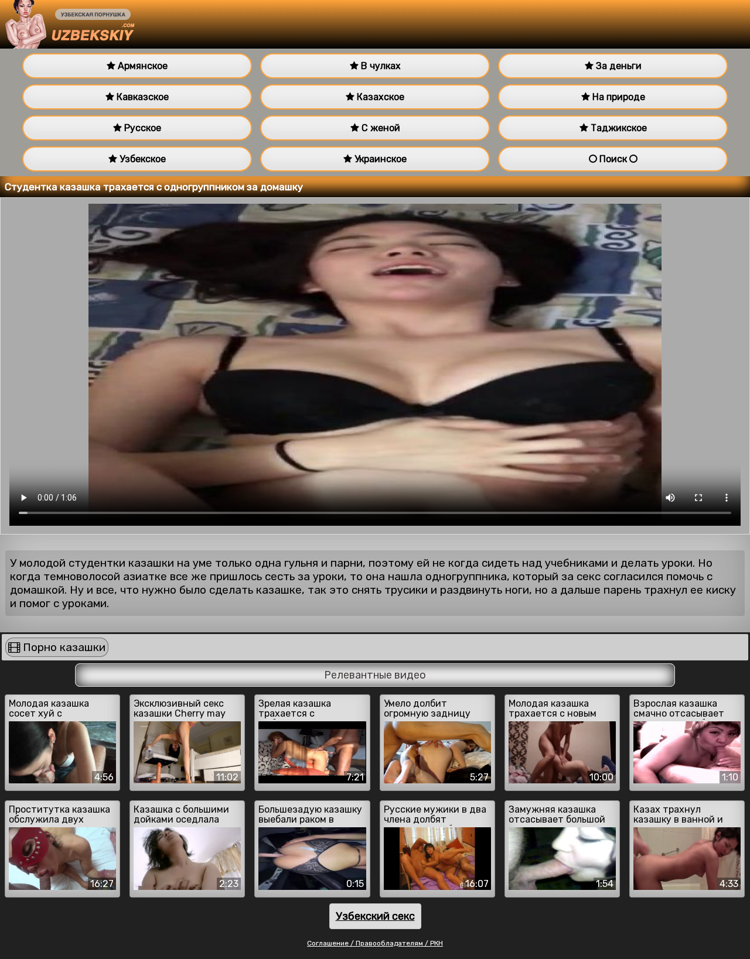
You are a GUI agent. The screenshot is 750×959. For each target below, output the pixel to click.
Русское (141, 127)
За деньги (618, 65)
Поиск (613, 159)
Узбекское (141, 159)
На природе (617, 96)
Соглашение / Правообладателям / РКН (375, 943)
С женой (379, 127)
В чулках (380, 65)
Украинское (379, 159)
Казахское (379, 96)
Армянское (141, 65)
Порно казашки (62, 647)
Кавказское (141, 96)
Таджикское (617, 127)
